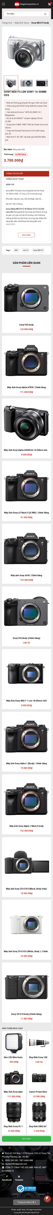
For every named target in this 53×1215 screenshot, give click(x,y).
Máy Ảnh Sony (22, 22)
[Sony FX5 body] (26, 298)
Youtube (19, 1180)
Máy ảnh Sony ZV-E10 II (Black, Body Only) (26, 889)
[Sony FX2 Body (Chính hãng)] (26, 611)
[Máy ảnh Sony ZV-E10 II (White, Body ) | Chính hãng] (26, 924)
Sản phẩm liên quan (26, 262)
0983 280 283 (12, 1160)
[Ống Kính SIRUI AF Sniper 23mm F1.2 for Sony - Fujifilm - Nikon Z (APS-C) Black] (39, 1112)
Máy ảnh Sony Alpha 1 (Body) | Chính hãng (26, 763)
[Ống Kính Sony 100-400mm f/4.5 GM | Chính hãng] (39, 1043)
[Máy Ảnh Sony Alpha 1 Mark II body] (26, 799)
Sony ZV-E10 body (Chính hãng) (26, 1014)
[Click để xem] (26, 51)
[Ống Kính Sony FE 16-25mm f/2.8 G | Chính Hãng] (14, 1112)
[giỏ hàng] (50, 4)
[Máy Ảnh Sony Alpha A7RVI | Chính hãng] (26, 360)
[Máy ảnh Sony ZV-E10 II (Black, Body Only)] (26, 862)
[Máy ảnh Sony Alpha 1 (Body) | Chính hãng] (26, 737)
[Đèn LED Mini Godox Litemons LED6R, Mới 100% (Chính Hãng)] (14, 1043)
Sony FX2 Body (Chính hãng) (26, 638)
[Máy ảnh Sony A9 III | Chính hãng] (26, 548)
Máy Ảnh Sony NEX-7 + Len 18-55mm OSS (26, 701)
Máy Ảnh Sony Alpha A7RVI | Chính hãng (26, 387)
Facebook (7, 1180)
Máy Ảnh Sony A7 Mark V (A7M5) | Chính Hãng (26, 512)
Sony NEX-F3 (38, 250)
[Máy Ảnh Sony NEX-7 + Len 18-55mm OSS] (26, 674)
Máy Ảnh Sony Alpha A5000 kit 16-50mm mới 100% (28, 450)
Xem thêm (26, 1139)
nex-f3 (25, 250)
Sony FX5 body (26, 325)
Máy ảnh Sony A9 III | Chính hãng (26, 575)
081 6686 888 (26, 1160)
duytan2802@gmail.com (16, 1164)
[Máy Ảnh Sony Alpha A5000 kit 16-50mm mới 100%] (26, 423)
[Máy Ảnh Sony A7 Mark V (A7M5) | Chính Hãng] (26, 486)
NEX (16, 250)
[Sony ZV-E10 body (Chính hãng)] (26, 987)
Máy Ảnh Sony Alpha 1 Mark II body (26, 826)
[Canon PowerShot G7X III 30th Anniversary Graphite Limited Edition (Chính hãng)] (39, 1078)
